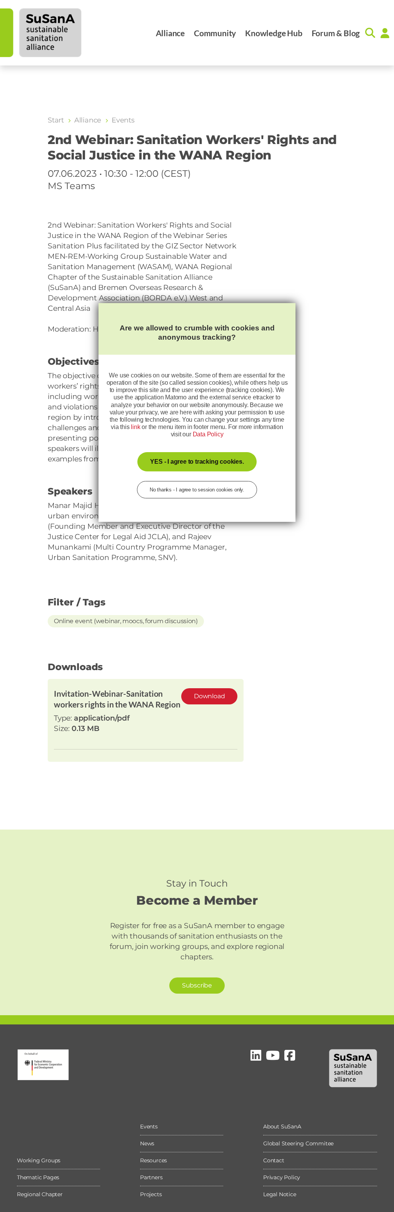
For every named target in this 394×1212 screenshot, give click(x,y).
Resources (153, 1160)
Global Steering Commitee (298, 1143)
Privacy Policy (281, 1177)
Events (149, 1126)
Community (215, 33)
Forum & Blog (336, 33)
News (147, 1143)
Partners (151, 1177)
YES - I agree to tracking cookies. (197, 461)
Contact (273, 1160)
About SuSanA (282, 1126)
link (135, 427)
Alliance (170, 33)
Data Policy (208, 434)
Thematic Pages (38, 1177)
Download (209, 696)
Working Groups (38, 1160)
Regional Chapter (40, 1194)
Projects (151, 1194)
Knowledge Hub (273, 33)
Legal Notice (279, 1194)
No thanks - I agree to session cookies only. (197, 490)
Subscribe (197, 985)
